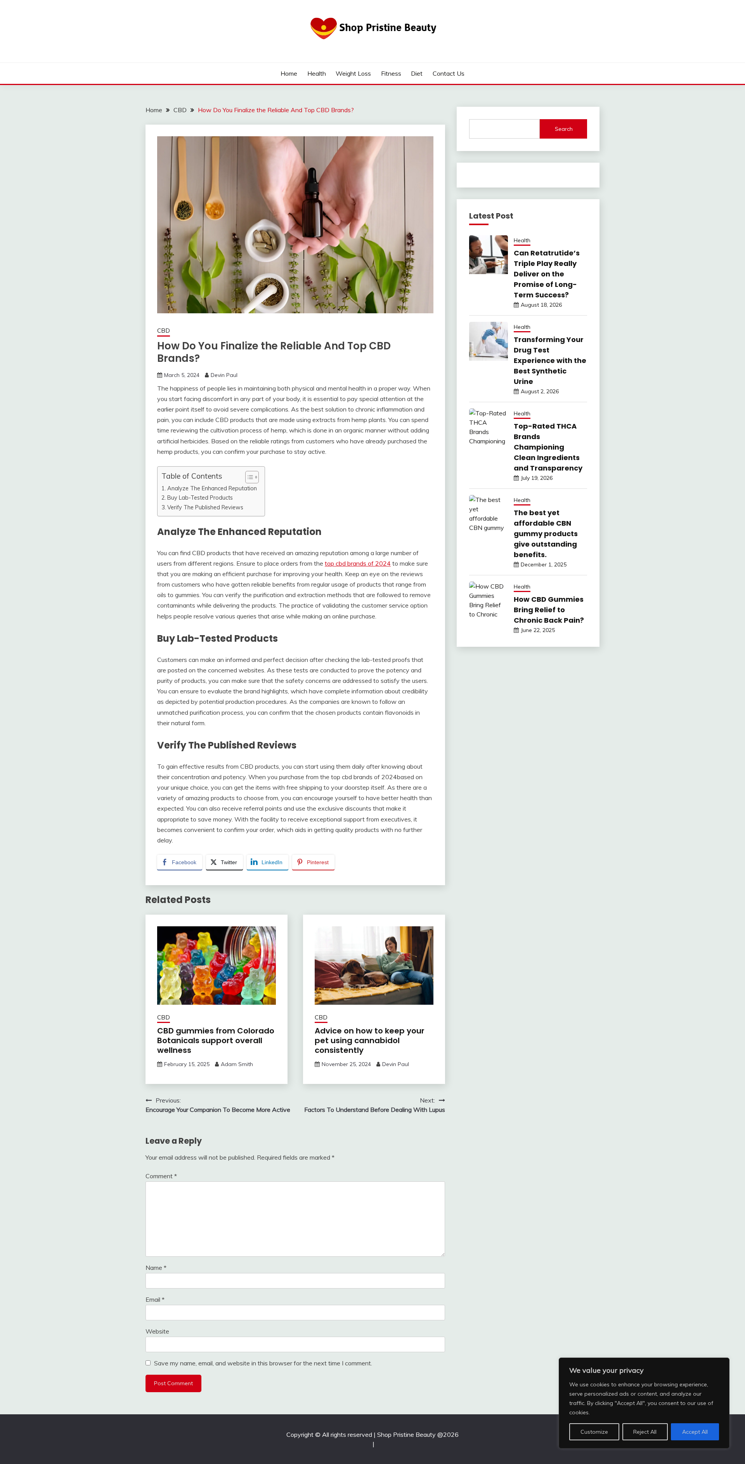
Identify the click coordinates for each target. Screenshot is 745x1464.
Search (564, 128)
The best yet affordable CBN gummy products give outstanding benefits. (546, 533)
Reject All (645, 1431)
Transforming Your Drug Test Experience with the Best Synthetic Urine (550, 360)
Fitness (391, 73)
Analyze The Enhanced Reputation (212, 488)
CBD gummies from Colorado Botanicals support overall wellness (215, 1040)
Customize (594, 1431)
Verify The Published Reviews (205, 507)
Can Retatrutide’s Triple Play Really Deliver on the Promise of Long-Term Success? (547, 274)
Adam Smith (237, 1064)
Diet (417, 73)
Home (289, 73)
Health (316, 73)
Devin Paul (224, 375)
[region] (644, 1403)
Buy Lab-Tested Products (200, 497)
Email (155, 1299)
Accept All (695, 1431)
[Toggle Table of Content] (248, 477)
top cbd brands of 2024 (358, 563)
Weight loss (353, 73)
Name (156, 1267)
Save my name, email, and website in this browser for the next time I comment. (263, 1363)
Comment (161, 1176)
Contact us (448, 73)
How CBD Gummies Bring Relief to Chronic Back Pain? (549, 609)
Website (157, 1331)
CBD (163, 330)
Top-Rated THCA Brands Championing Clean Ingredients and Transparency (548, 447)
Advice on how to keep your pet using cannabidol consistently (369, 1040)
